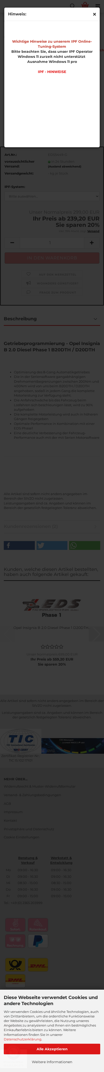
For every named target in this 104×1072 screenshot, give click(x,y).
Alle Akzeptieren (52, 1049)
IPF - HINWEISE (52, 71)
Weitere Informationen (52, 1062)
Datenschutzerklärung (22, 1039)
